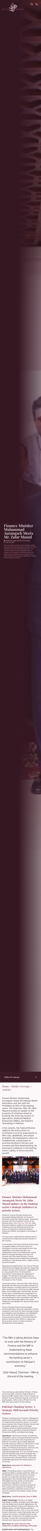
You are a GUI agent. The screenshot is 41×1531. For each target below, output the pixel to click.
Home (5, 1086)
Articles (19, 541)
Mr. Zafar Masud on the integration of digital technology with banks (19, 1525)
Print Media (26, 541)
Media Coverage (20, 1086)
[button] (36, 1077)
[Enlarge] (36, 1159)
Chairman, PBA (22, 1223)
